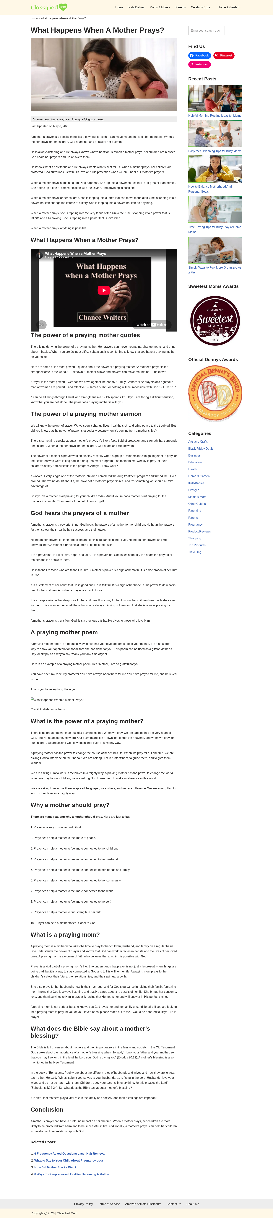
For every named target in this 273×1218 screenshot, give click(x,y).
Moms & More (197, 496)
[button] (169, 7)
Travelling (194, 552)
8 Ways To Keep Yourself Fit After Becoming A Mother (71, 1174)
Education (195, 462)
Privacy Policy (83, 1204)
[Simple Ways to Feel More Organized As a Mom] (215, 251)
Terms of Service (109, 1204)
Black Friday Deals (200, 448)
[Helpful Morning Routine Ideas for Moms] (215, 99)
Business (194, 455)
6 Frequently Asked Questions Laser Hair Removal (69, 1153)
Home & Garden (199, 476)
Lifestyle (193, 490)
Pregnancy (195, 524)
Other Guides (197, 503)
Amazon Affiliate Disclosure (143, 1204)
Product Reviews (199, 531)
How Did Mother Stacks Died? (55, 1167)
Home (119, 7)
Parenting (194, 510)
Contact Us (174, 1204)
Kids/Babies (136, 7)
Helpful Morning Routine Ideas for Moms (214, 115)
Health (192, 469)
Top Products (197, 545)
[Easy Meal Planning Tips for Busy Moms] (215, 134)
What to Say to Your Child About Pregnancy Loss (69, 1160)
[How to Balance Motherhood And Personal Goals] (215, 169)
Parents (181, 7)
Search (235, 30)
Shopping (194, 538)
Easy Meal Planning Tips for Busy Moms (214, 151)
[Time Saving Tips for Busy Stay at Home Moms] (215, 210)
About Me (192, 1204)
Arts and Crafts (198, 441)
